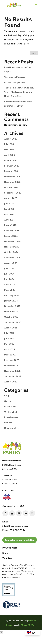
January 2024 (11, 300)
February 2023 (11, 360)
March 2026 (10, 160)
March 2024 (10, 289)
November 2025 (12, 181)
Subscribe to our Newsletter (19, 539)
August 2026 (10, 138)
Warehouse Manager (14, 76)
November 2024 (12, 246)
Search (34, 53)
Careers (8, 400)
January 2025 (11, 235)
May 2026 (9, 149)
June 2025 (9, 208)
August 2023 (10, 327)
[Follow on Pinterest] (32, 513)
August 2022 (10, 381)
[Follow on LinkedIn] (25, 513)
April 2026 (9, 154)
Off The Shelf (10, 411)
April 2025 (9, 219)
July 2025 (9, 203)
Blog (6, 395)
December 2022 (12, 365)
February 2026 (11, 165)
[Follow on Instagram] (12, 513)
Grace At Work (28, 624)
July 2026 (9, 144)
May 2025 (9, 214)
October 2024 (11, 252)
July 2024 (9, 268)
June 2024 (9, 273)
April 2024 (9, 284)
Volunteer (7, 557)
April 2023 (9, 349)
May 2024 (9, 279)
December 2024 (12, 241)
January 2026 (11, 171)
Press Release (11, 417)
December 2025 (12, 176)
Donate (6, 553)
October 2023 (11, 316)
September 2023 (12, 322)
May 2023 (9, 343)
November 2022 (12, 370)
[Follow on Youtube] (19, 513)
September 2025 (12, 192)
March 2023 (10, 354)
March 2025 (10, 225)
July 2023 (9, 333)
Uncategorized (11, 427)
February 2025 (11, 230)
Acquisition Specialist (15, 82)
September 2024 (12, 257)
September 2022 (12, 376)
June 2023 (9, 338)
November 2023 (12, 311)
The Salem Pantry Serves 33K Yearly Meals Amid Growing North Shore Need (19, 92)
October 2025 (11, 187)
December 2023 (12, 306)
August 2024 (10, 262)
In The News (10, 406)
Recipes (8, 422)
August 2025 (10, 198)
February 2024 (11, 295)
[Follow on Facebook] (5, 513)
